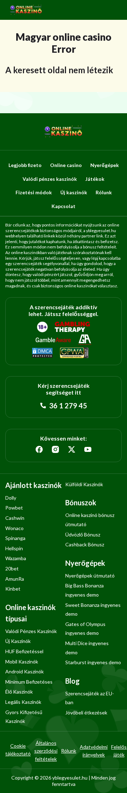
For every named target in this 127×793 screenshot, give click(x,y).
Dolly (10, 498)
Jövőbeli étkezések (86, 712)
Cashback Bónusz (84, 544)
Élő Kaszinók (19, 692)
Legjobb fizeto (25, 165)
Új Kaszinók (18, 641)
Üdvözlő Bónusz (82, 534)
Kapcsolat (63, 206)
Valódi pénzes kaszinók (50, 179)
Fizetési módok (34, 192)
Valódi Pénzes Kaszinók (31, 631)
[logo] (26, 9)
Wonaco (14, 528)
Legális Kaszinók (23, 702)
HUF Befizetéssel (24, 651)
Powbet (14, 508)
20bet (12, 568)
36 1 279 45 (67, 405)
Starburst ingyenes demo (93, 662)
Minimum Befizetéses (29, 682)
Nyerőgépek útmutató (90, 576)
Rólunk (104, 192)
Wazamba (15, 558)
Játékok (94, 179)
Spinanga (15, 538)
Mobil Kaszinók (21, 662)
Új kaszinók (73, 192)
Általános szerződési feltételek (46, 751)
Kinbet (12, 589)
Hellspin (14, 548)
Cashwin (14, 518)
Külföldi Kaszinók (84, 484)
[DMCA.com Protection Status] (42, 353)
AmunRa (14, 579)
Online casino (66, 165)
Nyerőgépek (104, 165)
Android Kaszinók (24, 671)
